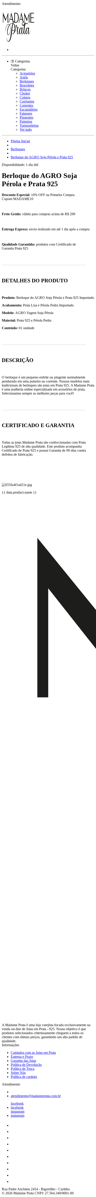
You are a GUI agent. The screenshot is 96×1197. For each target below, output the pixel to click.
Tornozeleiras (29, 125)
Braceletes (27, 85)
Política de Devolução (26, 1065)
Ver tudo (26, 129)
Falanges (26, 113)
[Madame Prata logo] (18, 42)
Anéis (24, 77)
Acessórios (27, 73)
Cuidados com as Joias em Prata (33, 1052)
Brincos (25, 89)
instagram (17, 1111)
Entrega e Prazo (22, 1056)
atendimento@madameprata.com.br (36, 1096)
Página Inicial (20, 141)
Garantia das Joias (23, 1061)
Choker (25, 93)
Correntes (26, 105)
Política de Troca (22, 1069)
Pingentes (26, 117)
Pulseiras (26, 121)
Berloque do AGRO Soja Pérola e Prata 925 (42, 157)
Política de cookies (24, 1077)
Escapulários (29, 109)
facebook (17, 1103)
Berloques (27, 81)
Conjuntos (27, 101)
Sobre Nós (18, 1073)
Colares (25, 97)
